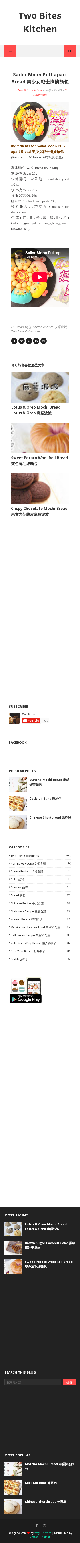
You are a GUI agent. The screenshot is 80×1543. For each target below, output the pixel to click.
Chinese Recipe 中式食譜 (41, 903)
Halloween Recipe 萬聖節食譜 (41, 935)
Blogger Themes (40, 1537)
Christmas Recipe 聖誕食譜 (41, 911)
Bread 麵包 (23, 327)
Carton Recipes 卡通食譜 (50, 327)
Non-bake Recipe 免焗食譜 (41, 863)
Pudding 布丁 (41, 959)
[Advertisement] (42, 565)
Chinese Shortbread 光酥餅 (50, 817)
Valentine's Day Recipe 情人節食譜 (41, 943)
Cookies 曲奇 (41, 887)
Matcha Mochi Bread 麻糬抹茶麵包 (49, 782)
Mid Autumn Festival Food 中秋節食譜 (41, 927)
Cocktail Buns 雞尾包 (45, 798)
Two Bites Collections (25, 331)
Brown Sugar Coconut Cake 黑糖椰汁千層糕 (50, 1245)
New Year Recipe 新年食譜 (41, 951)
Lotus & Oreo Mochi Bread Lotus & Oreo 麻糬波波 (46, 1226)
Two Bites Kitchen (30, 90)
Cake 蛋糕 (41, 879)
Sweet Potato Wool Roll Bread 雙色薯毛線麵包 (49, 1264)
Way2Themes (42, 1533)
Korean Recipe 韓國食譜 (41, 919)
